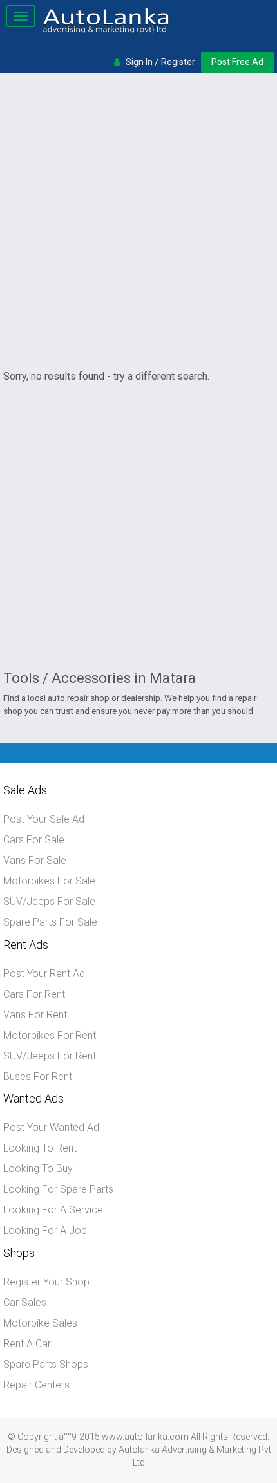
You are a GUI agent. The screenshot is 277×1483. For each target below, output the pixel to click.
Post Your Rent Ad (44, 973)
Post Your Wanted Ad (51, 1127)
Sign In (139, 62)
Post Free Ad (237, 62)
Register (178, 62)
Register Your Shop (46, 1282)
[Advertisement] (138, 220)
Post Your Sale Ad (43, 819)
